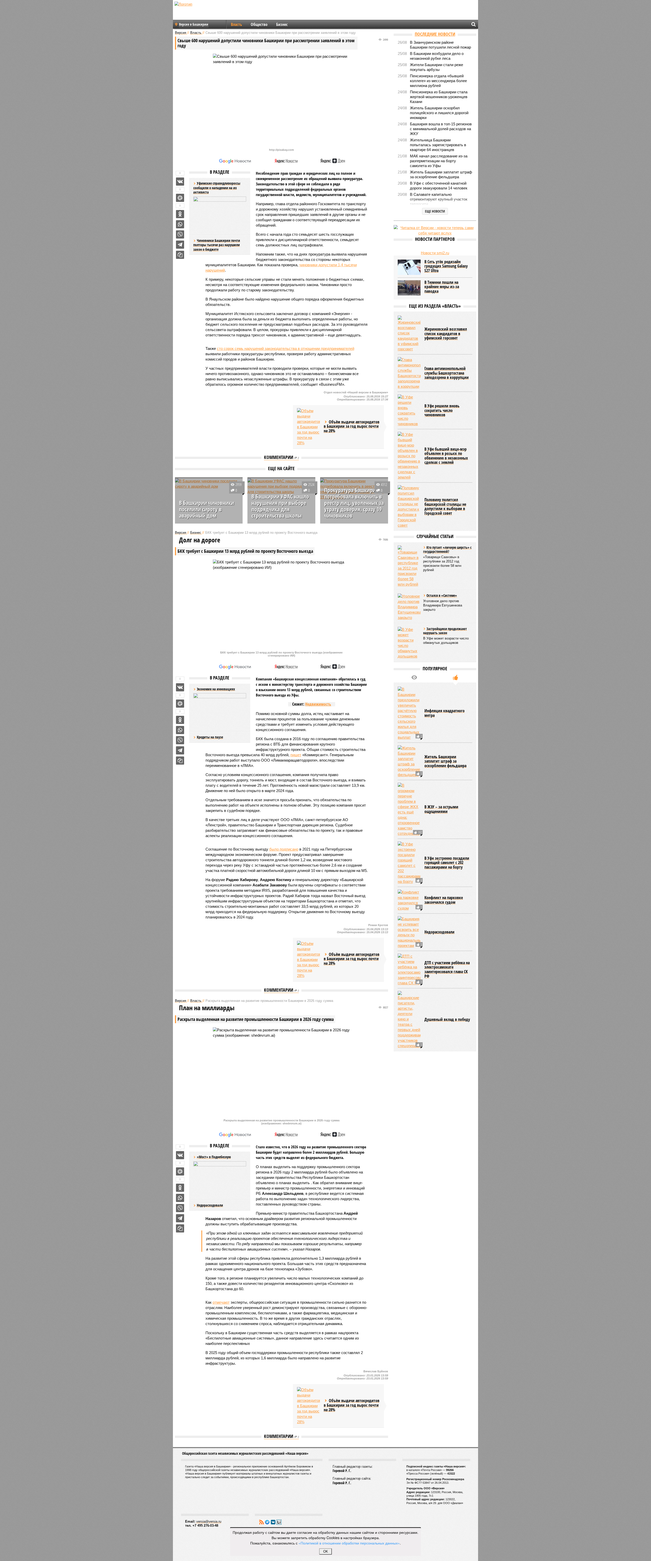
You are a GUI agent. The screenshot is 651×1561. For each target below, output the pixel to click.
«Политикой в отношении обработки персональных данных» (349, 1542)
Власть (236, 24)
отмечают (221, 1302)
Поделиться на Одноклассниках (180, 214)
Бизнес (282, 24)
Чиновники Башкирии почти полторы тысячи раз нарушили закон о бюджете (216, 245)
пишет (295, 755)
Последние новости (435, 34)
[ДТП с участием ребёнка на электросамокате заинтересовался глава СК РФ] (409, 970)
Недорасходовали (210, 1205)
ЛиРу (279, 1522)
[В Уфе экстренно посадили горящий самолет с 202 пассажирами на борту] (409, 862)
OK (325, 1551)
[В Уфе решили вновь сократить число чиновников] (409, 410)
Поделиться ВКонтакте (180, 181)
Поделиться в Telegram (180, 245)
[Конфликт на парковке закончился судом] (409, 900)
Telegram (267, 1522)
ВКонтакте (273, 1522)
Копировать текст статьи (180, 255)
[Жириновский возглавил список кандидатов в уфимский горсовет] (409, 334)
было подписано (283, 849)
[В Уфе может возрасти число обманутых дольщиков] (409, 643)
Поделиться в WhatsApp (180, 224)
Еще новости (435, 211)
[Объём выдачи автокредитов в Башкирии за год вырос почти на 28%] (308, 426)
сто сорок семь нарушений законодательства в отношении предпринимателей (285, 348)
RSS (261, 1522)
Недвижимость (318, 704)
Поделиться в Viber (180, 234)
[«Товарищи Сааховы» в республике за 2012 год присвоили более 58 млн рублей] (409, 566)
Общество (259, 24)
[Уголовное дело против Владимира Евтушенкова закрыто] (409, 606)
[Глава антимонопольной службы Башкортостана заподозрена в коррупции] (409, 373)
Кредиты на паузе (210, 737)
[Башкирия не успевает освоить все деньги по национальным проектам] (409, 932)
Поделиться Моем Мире (180, 198)
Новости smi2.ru (435, 253)
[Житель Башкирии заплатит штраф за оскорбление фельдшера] (409, 761)
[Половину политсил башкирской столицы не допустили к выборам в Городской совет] (409, 506)
